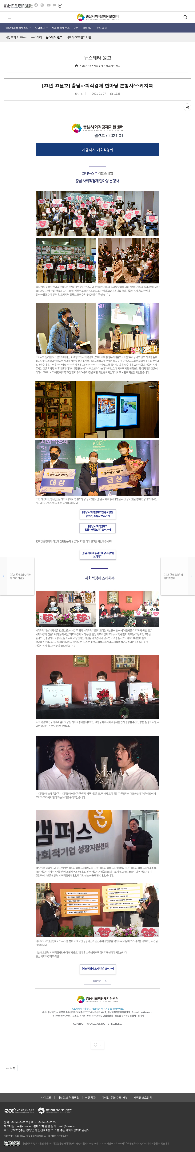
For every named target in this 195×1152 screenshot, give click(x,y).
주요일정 (101, 27)
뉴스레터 (36, 37)
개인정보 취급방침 (68, 1097)
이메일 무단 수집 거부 (114, 1097)
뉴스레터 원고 (54, 37)
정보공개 (87, 27)
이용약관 (90, 1097)
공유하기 (187, 105)
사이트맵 (46, 1097)
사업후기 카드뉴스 (16, 37)
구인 (75, 27)
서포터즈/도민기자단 (78, 37)
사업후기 (40, 27)
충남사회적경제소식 (17, 27)
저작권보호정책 (142, 1097)
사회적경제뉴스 (61, 27)
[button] (11, 1068)
